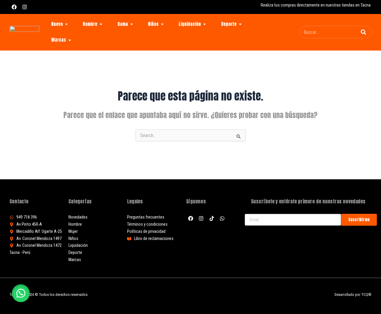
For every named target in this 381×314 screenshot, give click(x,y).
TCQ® (366, 294)
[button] (21, 293)
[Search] (363, 32)
